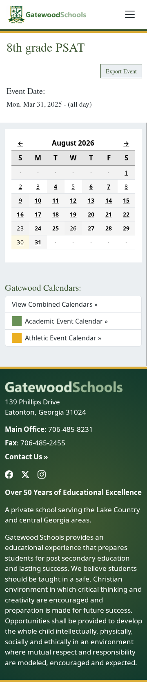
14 (108, 200)
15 (126, 200)
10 (38, 200)
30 (20, 242)
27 (91, 228)
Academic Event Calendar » (65, 321)
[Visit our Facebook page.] (10, 475)
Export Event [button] (121, 71)
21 (108, 214)
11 (55, 200)
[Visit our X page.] (27, 475)
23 (20, 228)
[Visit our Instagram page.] (43, 475)
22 (126, 214)
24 (38, 228)
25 (55, 228)
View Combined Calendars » (55, 304)
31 (38, 242)
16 (20, 214)
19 (73, 214)
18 (55, 214)
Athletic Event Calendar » (62, 337)
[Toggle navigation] (130, 14)
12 (73, 200)
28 (108, 228)
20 (91, 214)
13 (91, 200)
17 (38, 214)
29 (126, 228)
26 (73, 228)
